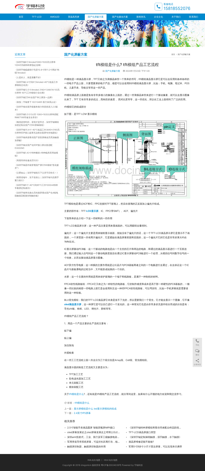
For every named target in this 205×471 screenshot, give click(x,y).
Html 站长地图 (110, 460)
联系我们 (193, 16)
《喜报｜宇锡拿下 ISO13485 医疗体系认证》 (36, 102)
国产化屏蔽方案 (96, 16)
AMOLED (54, 16)
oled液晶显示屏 (72, 304)
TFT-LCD (37, 16)
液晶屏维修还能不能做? (141, 441)
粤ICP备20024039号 (111, 465)
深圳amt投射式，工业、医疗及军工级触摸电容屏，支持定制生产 (94, 437)
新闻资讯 (140, 16)
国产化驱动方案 (120, 16)
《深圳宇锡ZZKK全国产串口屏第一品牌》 (34, 97)
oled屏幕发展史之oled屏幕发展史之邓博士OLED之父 (94, 432)
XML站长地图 (93, 460)
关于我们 (176, 16)
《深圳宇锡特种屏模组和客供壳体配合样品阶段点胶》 (156, 427)
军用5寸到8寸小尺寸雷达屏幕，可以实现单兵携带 (155, 446)
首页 (21, 16)
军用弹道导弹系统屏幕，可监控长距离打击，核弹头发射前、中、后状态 (94, 441)
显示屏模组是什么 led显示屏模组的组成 (95, 408)
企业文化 (158, 16)
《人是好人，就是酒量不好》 (28, 77)
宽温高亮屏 (73, 16)
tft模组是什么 (76, 394)
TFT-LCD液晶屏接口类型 (142, 432)
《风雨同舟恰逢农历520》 (27, 160)
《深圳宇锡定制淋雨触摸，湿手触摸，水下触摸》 (155, 437)
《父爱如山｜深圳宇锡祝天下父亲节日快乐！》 (37, 172)
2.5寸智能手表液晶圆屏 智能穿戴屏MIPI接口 (91, 427)
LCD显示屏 (92, 210)
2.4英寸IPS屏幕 (82, 412)
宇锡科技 (138, 465)
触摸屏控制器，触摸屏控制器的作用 (86, 446)
